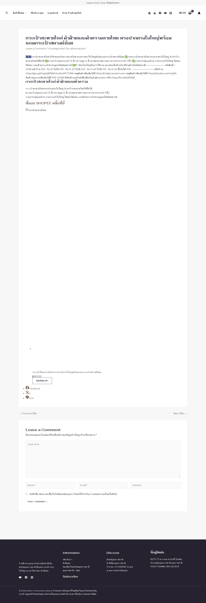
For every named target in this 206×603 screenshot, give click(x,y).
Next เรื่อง (180, 413)
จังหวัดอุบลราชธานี (115, 559)
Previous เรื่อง (28, 413)
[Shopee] (149, 13)
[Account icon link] (199, 13)
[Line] (170, 13)
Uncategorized (56, 48)
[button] (7, 13)
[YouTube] (165, 13)
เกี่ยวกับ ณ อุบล (37, 13)
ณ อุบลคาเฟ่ (53, 13)
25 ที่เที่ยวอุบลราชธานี (116, 563)
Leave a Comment (36, 48)
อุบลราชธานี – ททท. (71, 570)
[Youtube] (20, 577)
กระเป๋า (29, 88)
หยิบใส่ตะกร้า (42, 381)
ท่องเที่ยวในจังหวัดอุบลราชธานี (76, 567)
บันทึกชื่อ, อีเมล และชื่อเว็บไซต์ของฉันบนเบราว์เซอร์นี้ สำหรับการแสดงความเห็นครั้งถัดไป (73, 494)
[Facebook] (160, 13)
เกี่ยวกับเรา (67, 559)
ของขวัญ (93, 591)
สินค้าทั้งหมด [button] (18, 13)
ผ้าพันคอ (66, 563)
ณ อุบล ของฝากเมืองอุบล (117, 570)
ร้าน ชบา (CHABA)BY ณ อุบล (120, 567)
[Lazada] (154, 13)
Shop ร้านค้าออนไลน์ (71, 13)
